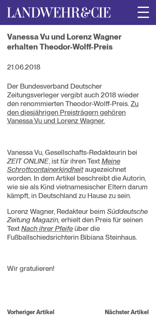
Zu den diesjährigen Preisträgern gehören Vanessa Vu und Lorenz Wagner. (73, 112)
